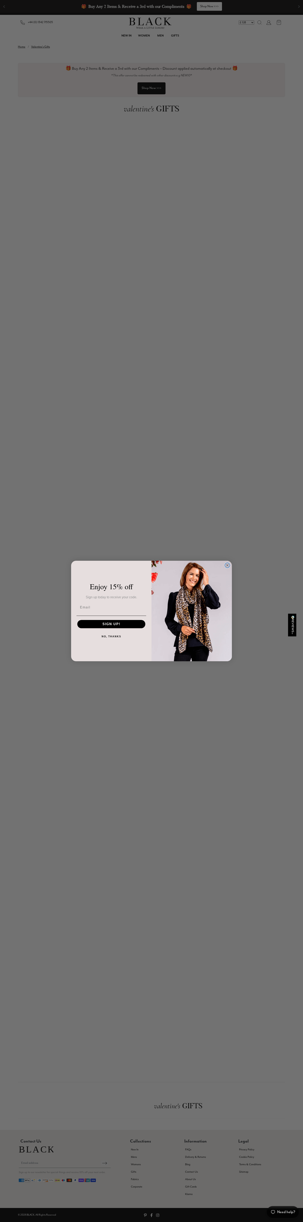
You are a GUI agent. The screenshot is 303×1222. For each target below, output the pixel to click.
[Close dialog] (227, 565)
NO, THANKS (111, 636)
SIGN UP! (111, 624)
